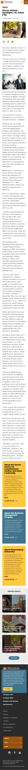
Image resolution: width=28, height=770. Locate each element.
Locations (12, 762)
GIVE (6, 746)
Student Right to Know (9, 760)
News (5, 711)
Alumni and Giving (10, 701)
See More (14, 658)
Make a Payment (9, 724)
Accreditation (8, 727)
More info (10, 685)
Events (5, 714)
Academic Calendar (10, 717)
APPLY (7, 738)
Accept (7, 689)
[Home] (7, 2)
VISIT (6, 742)
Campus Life (8, 694)
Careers (6, 721)
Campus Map (8, 698)
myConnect (7, 704)
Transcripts (7, 730)
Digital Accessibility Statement (11, 763)
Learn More (9, 501)
